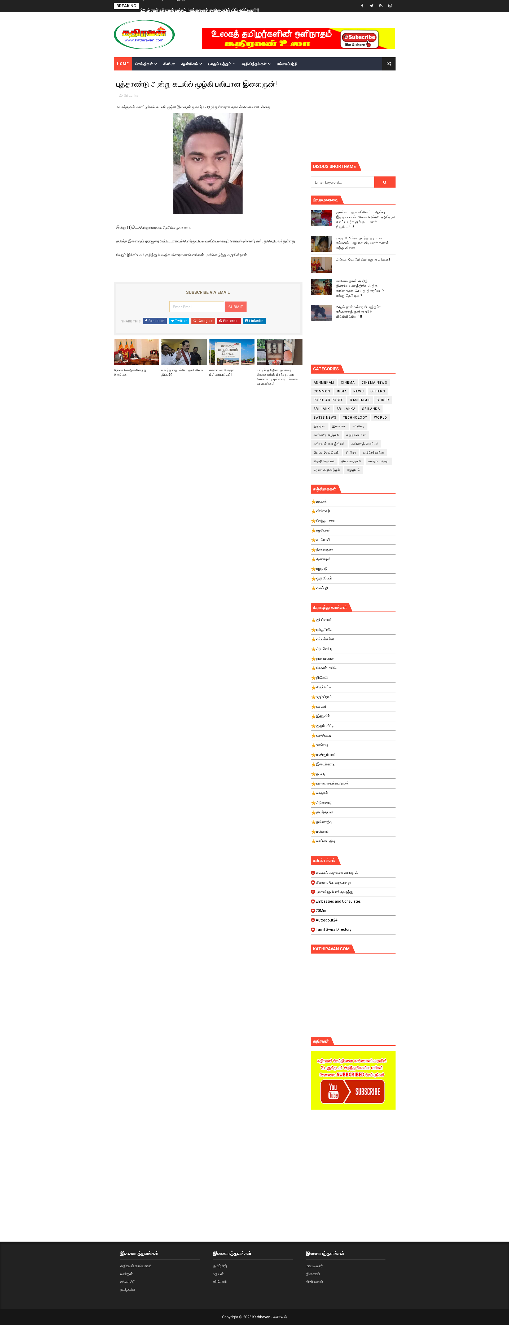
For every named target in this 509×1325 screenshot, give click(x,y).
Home (123, 64)
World (380, 417)
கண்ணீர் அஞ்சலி (327, 435)
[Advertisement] (353, 1158)
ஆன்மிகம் (189, 64)
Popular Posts (329, 400)
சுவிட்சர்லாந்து (373, 452)
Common (322, 391)
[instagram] (390, 6)
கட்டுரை (359, 426)
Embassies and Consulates (338, 901)
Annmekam (324, 382)
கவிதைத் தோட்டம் (365, 444)
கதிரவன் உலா (356, 435)
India (342, 391)
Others (377, 391)
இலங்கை (339, 426)
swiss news (325, 417)
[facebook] (362, 6)
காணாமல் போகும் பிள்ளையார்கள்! (222, 372)
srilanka (371, 409)
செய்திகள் (144, 64)
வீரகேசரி (220, 1281)
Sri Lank (322, 409)
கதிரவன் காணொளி (135, 1266)
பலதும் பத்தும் (219, 64)
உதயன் (218, 1274)
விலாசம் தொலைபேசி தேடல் (337, 873)
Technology (355, 417)
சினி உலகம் (314, 1281)
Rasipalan (360, 400)
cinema (348, 382)
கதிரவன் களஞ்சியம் (329, 444)
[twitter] (372, 6)
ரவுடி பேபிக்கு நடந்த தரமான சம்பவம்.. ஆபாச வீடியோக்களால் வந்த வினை (362, 243)
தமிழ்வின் (127, 1289)
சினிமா (169, 64)
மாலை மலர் (314, 1266)
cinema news (374, 382)
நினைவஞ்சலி (351, 461)
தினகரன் (313, 1274)
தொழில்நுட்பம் (324, 461)
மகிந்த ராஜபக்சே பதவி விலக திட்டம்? (182, 372)
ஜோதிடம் (353, 470)
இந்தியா (320, 426)
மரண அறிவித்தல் (327, 470)
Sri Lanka (131, 96)
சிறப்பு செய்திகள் (326, 452)
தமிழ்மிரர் (220, 1266)
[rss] (381, 6)
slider (383, 400)
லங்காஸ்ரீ (127, 1281)
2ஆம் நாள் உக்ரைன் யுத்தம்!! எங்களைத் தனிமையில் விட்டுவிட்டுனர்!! (199, 5)
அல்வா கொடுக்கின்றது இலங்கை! (130, 372)
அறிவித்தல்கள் (254, 64)
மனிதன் (126, 1274)
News (358, 391)
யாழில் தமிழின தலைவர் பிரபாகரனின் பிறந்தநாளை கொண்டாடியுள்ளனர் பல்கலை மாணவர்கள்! (278, 376)
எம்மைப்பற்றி (287, 64)
